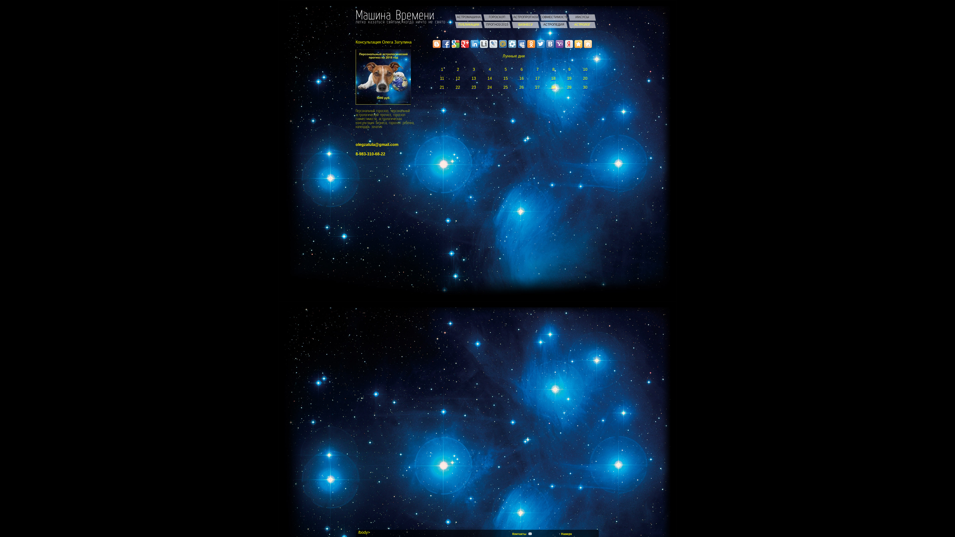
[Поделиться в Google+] (465, 44)
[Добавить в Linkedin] (474, 44)
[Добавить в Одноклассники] (531, 44)
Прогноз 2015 (497, 24)
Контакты (519, 534)
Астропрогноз (525, 17)
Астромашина (469, 17)
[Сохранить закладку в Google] (456, 44)
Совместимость (554, 17)
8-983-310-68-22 (370, 154)
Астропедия (553, 24)
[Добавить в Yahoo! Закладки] (560, 44)
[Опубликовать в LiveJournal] (493, 44)
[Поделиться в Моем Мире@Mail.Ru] (503, 44)
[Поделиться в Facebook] (446, 44)
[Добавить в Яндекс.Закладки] (569, 44)
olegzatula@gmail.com (377, 144)
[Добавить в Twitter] (541, 44)
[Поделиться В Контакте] (550, 44)
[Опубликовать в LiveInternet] (484, 44)
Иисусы (582, 17)
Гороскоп (497, 17)
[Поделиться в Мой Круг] (512, 44)
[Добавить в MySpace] (522, 44)
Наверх (566, 534)
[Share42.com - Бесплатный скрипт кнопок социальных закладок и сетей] (588, 44)
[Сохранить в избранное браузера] (578, 44)
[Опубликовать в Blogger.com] (437, 44)
